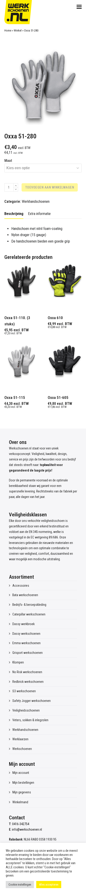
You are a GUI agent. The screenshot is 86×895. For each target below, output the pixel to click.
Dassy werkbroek (23, 624)
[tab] (13, 213)
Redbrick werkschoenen (28, 681)
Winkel (18, 30)
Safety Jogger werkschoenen (31, 701)
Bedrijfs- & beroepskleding (29, 604)
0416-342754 (20, 824)
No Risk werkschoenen (27, 672)
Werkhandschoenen (36, 201)
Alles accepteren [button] (48, 884)
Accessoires (20, 585)
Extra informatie (39, 214)
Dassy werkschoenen (26, 633)
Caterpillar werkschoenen (28, 614)
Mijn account (20, 773)
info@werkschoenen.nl (27, 829)
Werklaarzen (20, 739)
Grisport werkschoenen (27, 653)
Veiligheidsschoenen (26, 710)
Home (7, 30)
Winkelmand (20, 802)
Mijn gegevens (21, 792)
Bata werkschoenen (25, 595)
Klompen (18, 662)
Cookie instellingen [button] (19, 884)
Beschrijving (13, 214)
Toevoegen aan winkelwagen (49, 187)
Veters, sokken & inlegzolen (30, 720)
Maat (8, 160)
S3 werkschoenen (24, 691)
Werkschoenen (22, 749)
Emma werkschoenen (26, 643)
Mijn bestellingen (23, 782)
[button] (79, 6)
